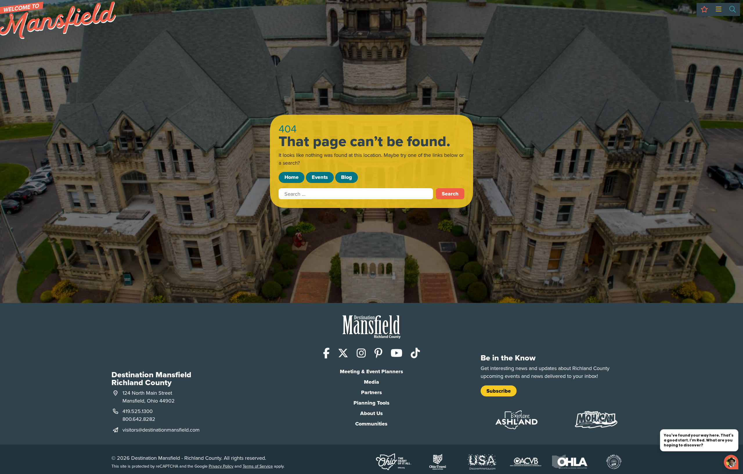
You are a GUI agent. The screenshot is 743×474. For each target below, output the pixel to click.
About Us (371, 413)
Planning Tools (371, 403)
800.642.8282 (138, 419)
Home (291, 177)
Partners (371, 392)
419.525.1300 (137, 411)
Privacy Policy (221, 466)
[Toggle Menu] (718, 9)
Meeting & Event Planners (371, 371)
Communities (371, 424)
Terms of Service (258, 466)
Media (371, 382)
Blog (346, 177)
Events (320, 177)
